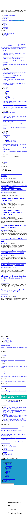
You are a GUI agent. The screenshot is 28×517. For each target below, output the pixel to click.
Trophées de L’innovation (9, 479)
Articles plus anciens (5, 300)
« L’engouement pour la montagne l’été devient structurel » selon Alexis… (14, 54)
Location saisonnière (11, 140)
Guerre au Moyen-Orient (9, 112)
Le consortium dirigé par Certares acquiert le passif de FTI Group (13, 252)
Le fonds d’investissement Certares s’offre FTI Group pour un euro (13, 264)
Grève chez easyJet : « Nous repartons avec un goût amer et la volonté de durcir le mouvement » (13, 427)
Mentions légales (7, 445)
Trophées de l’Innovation (9, 15)
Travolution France (7, 454)
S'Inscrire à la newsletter (6, 20)
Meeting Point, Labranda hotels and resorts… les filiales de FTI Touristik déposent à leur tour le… (14, 188)
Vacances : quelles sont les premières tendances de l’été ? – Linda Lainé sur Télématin (14, 408)
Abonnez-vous (6, 480)
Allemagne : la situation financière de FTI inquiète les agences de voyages (13, 278)
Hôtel (7, 137)
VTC (7, 91)
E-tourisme (5, 133)
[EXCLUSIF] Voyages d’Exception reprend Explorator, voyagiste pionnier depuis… (13, 57)
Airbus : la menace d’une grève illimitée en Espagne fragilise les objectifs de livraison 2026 (15, 416)
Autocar (8, 97)
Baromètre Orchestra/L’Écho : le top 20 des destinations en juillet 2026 (13, 76)
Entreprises (8, 470)
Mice (7, 475)
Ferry (7, 93)
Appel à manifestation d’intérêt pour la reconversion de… (14, 376)
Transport (5, 88)
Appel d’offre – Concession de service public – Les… (13, 381)
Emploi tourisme (7, 456)
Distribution (6, 69)
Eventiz (5, 452)
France (5, 132)
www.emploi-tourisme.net (7, 397)
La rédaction (6, 17)
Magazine (5, 477)
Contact (5, 481)
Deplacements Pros (7, 453)
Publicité (5, 18)
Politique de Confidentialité (9, 446)
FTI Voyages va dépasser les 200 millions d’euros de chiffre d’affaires (12, 292)
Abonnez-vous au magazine (18, 20)
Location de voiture (10, 98)
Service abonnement (8, 450)
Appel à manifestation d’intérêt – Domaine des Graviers (13, 386)
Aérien (7, 96)
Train (7, 95)
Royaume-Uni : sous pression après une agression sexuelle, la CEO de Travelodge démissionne (14, 418)
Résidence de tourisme (11, 141)
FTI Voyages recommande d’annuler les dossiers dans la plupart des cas (11, 212)
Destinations (6, 113)
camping (8, 139)
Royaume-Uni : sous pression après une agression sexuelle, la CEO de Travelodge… (14, 145)
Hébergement (6, 135)
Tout (7, 89)
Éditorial (8, 471)
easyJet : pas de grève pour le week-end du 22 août (14, 105)
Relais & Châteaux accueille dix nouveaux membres (15, 151)
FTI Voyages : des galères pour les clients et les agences (13, 226)
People (7, 476)
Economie (8, 463)
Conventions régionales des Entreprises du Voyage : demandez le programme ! (15, 72)
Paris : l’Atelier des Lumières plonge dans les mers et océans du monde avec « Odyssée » (15, 411)
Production (5, 50)
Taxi (7, 92)
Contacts (5, 448)
